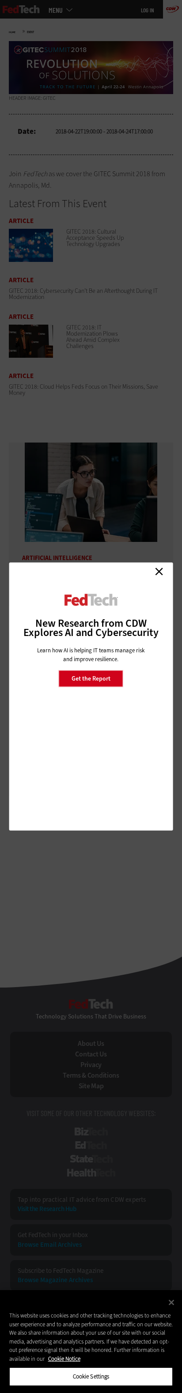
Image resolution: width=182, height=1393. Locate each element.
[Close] (171, 1302)
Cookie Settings (91, 1376)
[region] (91, 1341)
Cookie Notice (64, 1359)
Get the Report (91, 678)
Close (159, 571)
